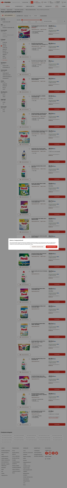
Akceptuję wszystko (51, 246)
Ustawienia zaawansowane (37, 246)
